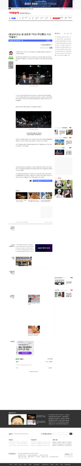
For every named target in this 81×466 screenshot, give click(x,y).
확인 (71, 433)
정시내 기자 (11, 56)
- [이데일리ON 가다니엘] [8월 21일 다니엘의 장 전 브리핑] (40, 445)
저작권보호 (52, 464)
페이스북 (9, 62)
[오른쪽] (31, 257)
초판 (69, 8)
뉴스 (65, 33)
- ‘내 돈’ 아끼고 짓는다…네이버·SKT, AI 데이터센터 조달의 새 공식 (18, 443)
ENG (61, 8)
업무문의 (25, 464)
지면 (67, 8)
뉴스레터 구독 (46, 222)
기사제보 (61, 464)
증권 (68, 33)
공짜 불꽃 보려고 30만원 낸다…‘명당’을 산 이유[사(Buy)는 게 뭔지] (61, 418)
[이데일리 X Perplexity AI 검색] (30, 41)
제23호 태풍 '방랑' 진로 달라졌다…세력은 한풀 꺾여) (25, 244)
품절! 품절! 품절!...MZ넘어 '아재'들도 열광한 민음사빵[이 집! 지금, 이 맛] (62, 420)
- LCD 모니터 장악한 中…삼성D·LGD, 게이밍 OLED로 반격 (18, 445)
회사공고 (15, 464)
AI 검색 (13, 18)
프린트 (12, 65)
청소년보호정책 (36, 464)
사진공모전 (69, 442)
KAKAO (9, 67)
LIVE (10, 8)
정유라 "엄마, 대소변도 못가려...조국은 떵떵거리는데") (25, 248)
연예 (71, 33)
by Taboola (12, 229)
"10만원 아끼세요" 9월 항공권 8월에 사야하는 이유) (25, 249)
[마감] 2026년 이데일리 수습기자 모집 (20, 433)
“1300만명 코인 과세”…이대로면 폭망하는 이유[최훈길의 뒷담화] (60, 422)
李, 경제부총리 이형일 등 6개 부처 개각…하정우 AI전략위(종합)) (27, 251)
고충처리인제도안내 (45, 464)
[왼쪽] (29, 257)
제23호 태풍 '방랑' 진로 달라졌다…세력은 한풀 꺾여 (58, 416)
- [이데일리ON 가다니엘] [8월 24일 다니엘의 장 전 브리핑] (40, 443)
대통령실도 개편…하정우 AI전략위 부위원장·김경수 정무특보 (60, 423)
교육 (29, 18)
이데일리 (20, 13)
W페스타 (63, 442)
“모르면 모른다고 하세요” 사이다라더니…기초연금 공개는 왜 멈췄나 (61, 414)
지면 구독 (50, 222)
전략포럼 (59, 442)
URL (12, 67)
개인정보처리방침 (67, 464)
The (70, 17)
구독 (64, 8)
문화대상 (54, 442)
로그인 (71, 8)
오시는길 (20, 464)
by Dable (13, 274)
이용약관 (29, 464)
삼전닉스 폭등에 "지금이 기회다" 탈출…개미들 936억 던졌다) (26, 246)
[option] (31, 8)
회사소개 (10, 464)
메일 (9, 65)
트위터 (12, 62)
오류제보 (56, 464)
